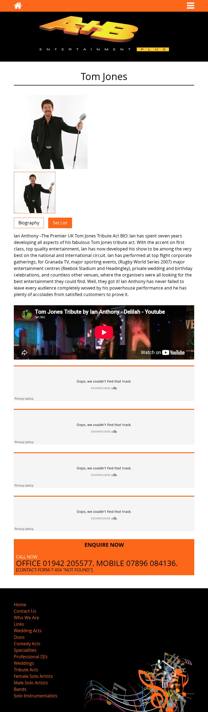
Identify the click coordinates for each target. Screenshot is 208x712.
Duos (19, 637)
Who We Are (26, 618)
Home (20, 605)
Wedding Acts (28, 631)
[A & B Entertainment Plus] (18, 7)
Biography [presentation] (28, 223)
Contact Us (25, 611)
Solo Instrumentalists (35, 696)
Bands (20, 689)
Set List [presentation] (60, 223)
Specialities (25, 650)
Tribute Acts (26, 670)
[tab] (29, 223)
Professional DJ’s (31, 657)
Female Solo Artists (33, 676)
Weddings (24, 663)
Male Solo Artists (31, 683)
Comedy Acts (27, 644)
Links (19, 624)
